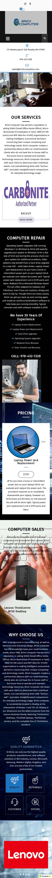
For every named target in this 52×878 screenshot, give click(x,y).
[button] (20, 874)
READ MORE (26, 219)
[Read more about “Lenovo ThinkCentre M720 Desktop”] (43, 608)
